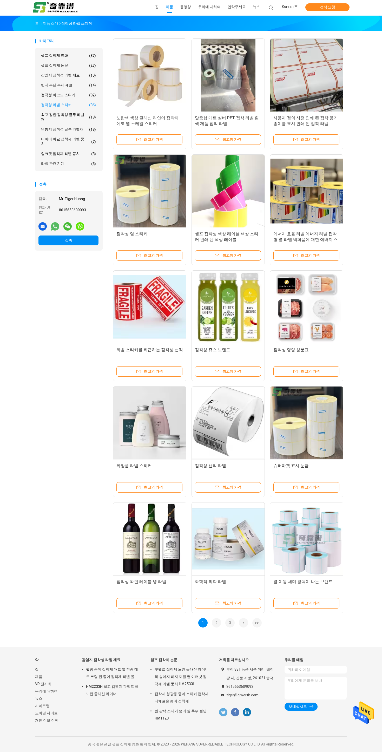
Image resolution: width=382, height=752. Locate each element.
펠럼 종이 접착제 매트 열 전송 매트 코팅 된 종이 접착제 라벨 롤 (112, 673)
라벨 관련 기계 (68, 163)
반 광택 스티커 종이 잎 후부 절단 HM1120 (181, 714)
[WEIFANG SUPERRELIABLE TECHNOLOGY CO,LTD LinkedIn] (247, 712)
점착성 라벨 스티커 (68, 105)
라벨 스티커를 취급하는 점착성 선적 (149, 349)
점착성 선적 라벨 (210, 465)
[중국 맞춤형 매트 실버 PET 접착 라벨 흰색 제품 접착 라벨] (228, 75)
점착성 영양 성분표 (291, 349)
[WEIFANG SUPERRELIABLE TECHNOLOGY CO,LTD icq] (80, 226)
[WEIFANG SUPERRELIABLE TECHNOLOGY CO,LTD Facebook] (235, 712)
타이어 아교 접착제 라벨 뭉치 (68, 141)
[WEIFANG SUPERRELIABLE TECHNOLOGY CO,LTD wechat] (67, 226)
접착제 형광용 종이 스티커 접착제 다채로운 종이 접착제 (182, 697)
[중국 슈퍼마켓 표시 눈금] (306, 423)
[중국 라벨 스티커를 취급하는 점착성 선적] (149, 307)
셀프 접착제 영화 (68, 55)
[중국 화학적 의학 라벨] (228, 538)
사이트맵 (42, 706)
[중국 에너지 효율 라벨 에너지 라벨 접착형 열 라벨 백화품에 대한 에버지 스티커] (306, 191)
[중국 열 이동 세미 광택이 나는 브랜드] (306, 538)
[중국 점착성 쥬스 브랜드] (228, 307)
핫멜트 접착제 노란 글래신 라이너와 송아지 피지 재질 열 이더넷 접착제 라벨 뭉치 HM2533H (182, 676)
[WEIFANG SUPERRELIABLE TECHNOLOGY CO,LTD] (55, 8)
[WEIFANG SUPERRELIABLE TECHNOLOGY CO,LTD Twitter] (223, 712)
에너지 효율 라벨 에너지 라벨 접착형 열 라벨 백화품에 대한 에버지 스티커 (305, 239)
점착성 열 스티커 (132, 233)
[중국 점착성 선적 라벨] (228, 423)
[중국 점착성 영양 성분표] (306, 307)
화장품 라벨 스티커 (134, 465)
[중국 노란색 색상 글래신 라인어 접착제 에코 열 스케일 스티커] (149, 75)
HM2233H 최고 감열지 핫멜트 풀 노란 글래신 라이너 (112, 690)
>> (257, 623)
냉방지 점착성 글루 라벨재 (68, 129)
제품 (38, 677)
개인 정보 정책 (46, 720)
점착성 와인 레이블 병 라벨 (141, 581)
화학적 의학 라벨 (210, 581)
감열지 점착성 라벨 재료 (68, 75)
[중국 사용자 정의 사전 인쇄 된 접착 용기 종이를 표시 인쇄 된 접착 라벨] (306, 75)
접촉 (68, 240)
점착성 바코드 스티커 (68, 95)
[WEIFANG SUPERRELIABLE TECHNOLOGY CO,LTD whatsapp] (55, 226)
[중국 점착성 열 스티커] (149, 191)
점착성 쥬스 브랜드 (212, 349)
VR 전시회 (43, 684)
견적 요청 (327, 7)
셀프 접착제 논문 (68, 65)
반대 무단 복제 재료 (68, 85)
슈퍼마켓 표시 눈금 (291, 465)
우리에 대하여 (46, 691)
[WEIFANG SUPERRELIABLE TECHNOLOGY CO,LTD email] (42, 226)
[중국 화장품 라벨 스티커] (149, 423)
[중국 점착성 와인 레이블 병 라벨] (149, 538)
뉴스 (38, 698)
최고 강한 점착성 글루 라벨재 (68, 117)
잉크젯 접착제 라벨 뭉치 (68, 154)
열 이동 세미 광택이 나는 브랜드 (303, 581)
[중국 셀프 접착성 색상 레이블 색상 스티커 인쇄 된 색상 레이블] (228, 191)
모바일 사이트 (46, 713)
